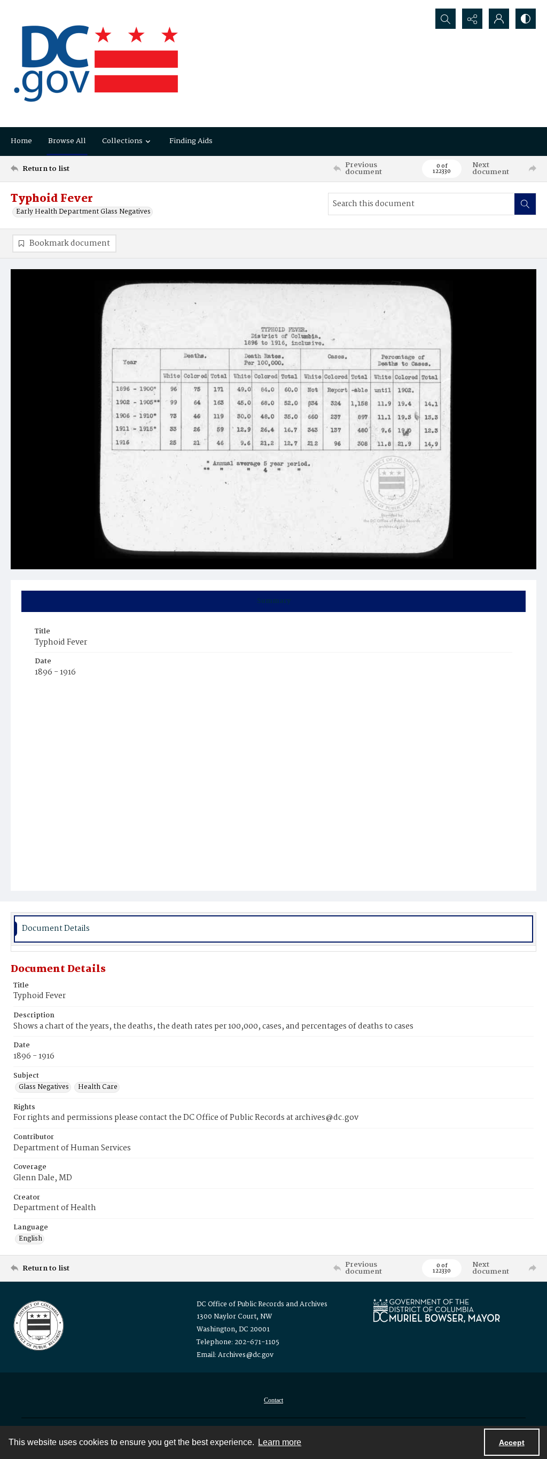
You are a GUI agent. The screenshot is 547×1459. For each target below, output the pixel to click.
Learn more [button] (279, 1442)
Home (21, 141)
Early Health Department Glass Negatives (83, 212)
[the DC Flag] (96, 63)
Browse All (67, 141)
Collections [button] (122, 141)
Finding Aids (191, 141)
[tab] (273, 601)
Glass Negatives (44, 1087)
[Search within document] (525, 204)
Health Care (98, 1087)
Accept (512, 1442)
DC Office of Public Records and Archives (262, 1304)
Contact (273, 1400)
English (30, 1239)
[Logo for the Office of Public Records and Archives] (38, 1324)
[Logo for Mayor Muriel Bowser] (436, 1310)
